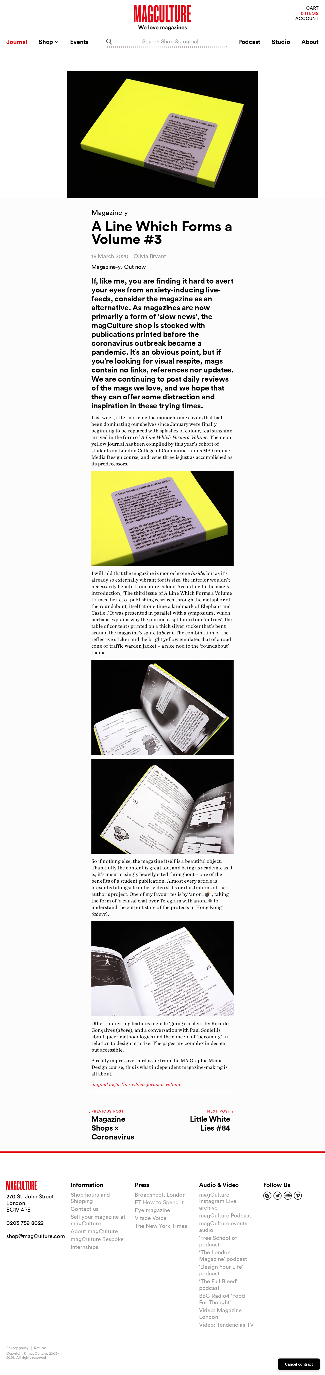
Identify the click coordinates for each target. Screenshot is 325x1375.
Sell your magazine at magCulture (98, 1220)
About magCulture (94, 1231)
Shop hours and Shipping (90, 1198)
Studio (281, 41)
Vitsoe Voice (151, 1218)
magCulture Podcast (225, 1215)
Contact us (85, 1209)
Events (79, 41)
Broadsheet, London (160, 1194)
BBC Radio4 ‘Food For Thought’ (222, 1299)
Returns (40, 1348)
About (310, 41)
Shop (47, 41)
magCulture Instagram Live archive (217, 1201)
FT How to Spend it (159, 1202)
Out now (134, 266)
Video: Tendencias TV (226, 1324)
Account (307, 18)
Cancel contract (299, 1364)
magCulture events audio (223, 1226)
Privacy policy (17, 1348)
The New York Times (161, 1226)
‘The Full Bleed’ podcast (218, 1284)
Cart (312, 8)
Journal (16, 41)
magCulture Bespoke (97, 1239)
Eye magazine (152, 1210)
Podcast (249, 41)
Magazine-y (105, 266)
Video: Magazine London (220, 1313)
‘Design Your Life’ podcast (221, 1270)
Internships (84, 1247)
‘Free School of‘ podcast (219, 1241)
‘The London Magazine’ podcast (223, 1255)
